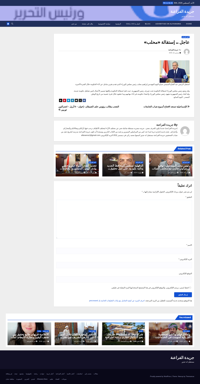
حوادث (42, 374)
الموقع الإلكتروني (185, 273)
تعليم (51, 379)
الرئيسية (118, 24)
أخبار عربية (50, 374)
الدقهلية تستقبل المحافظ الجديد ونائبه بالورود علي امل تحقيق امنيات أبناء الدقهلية (125, 168)
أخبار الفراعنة (185, 37)
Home (189, 24)
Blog (147, 24)
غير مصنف (45, 331)
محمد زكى (127, 172)
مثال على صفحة (87, 24)
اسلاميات (79, 374)
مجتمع (22, 374)
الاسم (189, 245)
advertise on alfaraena (168, 24)
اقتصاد (140, 331)
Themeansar (190, 376)
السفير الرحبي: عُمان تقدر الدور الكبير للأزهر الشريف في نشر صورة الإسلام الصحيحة (78, 337)
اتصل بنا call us (133, 24)
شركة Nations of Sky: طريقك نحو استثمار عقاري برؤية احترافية (124, 336)
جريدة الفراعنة (182, 11)
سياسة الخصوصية (104, 24)
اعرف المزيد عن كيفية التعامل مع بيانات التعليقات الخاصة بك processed (117, 301)
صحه (15, 374)
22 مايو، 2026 (184, 341)
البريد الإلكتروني (185, 259)
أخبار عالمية (70, 374)
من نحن (74, 24)
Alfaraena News (42, 379)
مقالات (39, 331)
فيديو (33, 379)
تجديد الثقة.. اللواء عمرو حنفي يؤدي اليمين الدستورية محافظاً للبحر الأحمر (79, 168)
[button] (12, 24)
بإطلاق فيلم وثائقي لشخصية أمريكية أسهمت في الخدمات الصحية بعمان (173, 337)
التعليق (189, 197)
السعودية (19, 379)
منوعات (64, 379)
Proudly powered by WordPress (161, 376)
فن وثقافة (9, 374)
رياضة (36, 374)
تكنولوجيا (29, 374)
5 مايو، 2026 (90, 341)
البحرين (26, 379)
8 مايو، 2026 (137, 341)
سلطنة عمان (186, 331)
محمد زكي (88, 374)
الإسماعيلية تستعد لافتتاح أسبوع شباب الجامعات (166, 106)
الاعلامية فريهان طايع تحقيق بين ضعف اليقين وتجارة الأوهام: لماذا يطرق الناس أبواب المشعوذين (30, 337)
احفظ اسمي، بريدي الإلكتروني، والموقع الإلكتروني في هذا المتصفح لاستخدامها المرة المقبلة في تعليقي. (150, 288)
